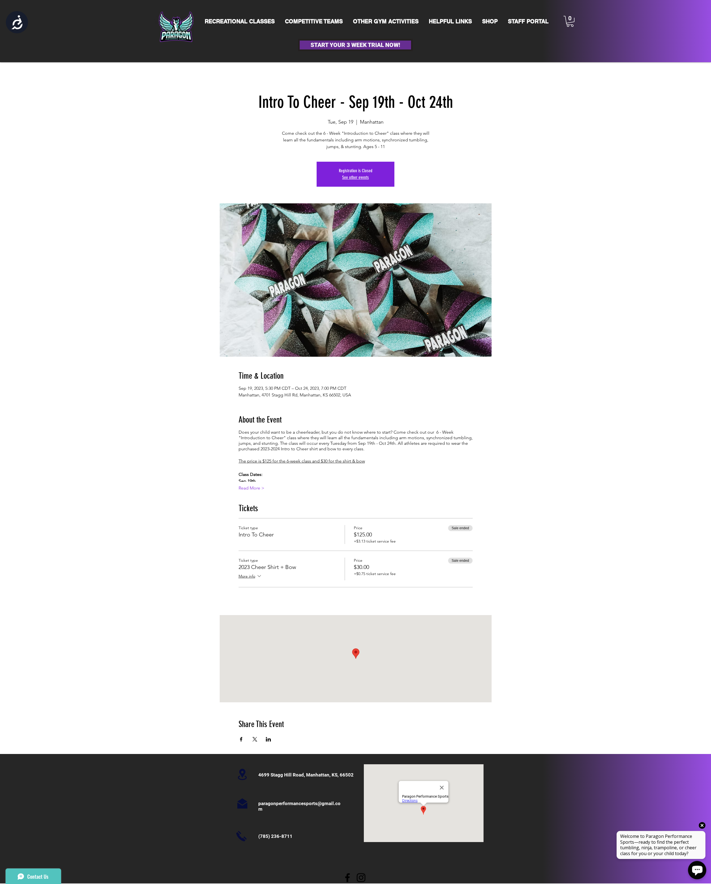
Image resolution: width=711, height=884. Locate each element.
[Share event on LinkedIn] (268, 739)
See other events (355, 177)
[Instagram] (361, 877)
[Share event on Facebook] (241, 739)
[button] (570, 21)
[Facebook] (347, 877)
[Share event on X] (254, 739)
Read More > (251, 488)
